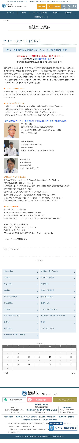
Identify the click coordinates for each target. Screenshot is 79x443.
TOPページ (10, 13)
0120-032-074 (44, 412)
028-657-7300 (44, 407)
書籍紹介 (7, 322)
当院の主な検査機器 (47, 290)
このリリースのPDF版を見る (16, 239)
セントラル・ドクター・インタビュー (53, 315)
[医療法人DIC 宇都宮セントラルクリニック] (39, 393)
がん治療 (42, 417)
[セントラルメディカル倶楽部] (65, 399)
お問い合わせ (8, 328)
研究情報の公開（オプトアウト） (15, 334)
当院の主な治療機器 (10, 296)
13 (39, 357)
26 (29, 365)
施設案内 (7, 290)
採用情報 (7, 309)
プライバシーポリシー (48, 328)
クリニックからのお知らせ (49, 309)
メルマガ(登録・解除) (50, 420)
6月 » (73, 373)
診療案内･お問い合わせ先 (49, 271)
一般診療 (23, 13)
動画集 (43, 322)
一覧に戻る (39, 260)
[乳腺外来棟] (39, 399)
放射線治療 (68, 13)
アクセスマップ (14, 412)
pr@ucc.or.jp (48, 233)
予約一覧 (7, 277)
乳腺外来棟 (62, 417)
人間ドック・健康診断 (39, 13)
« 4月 (6, 373)
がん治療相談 (8, 303)
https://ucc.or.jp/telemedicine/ (50, 218)
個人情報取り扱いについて (32, 420)
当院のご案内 (8, 271)
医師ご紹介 (44, 284)
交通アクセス (45, 303)
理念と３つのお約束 (47, 277)
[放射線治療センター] (14, 399)
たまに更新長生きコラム (12, 315)
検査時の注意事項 (47, 296)
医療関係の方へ (39, 17)
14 (50, 357)
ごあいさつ (7, 284)
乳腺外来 (56, 13)
